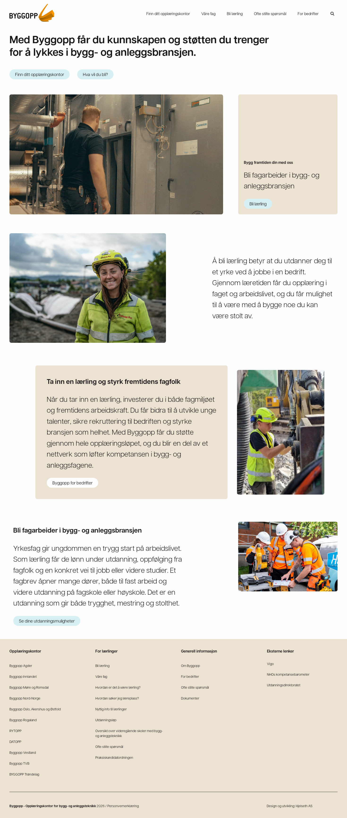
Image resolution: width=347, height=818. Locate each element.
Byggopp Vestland (22, 752)
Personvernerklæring (123, 806)
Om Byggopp (190, 665)
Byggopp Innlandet (23, 676)
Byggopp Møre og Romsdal (29, 687)
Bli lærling (102, 665)
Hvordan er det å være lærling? (117, 687)
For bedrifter (190, 676)
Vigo (270, 663)
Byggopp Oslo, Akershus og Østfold (35, 709)
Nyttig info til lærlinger (111, 709)
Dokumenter (190, 698)
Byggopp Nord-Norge (24, 698)
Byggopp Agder (20, 665)
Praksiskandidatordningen (114, 757)
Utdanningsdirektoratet (283, 685)
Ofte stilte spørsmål (109, 746)
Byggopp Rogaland (23, 720)
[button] (332, 14)
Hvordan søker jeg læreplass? (117, 698)
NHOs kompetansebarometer (288, 674)
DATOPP (15, 741)
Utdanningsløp (105, 720)
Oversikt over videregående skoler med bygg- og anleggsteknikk (129, 733)
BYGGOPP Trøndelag (24, 774)
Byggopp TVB (19, 763)
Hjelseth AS (304, 806)
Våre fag (101, 676)
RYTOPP (15, 731)
